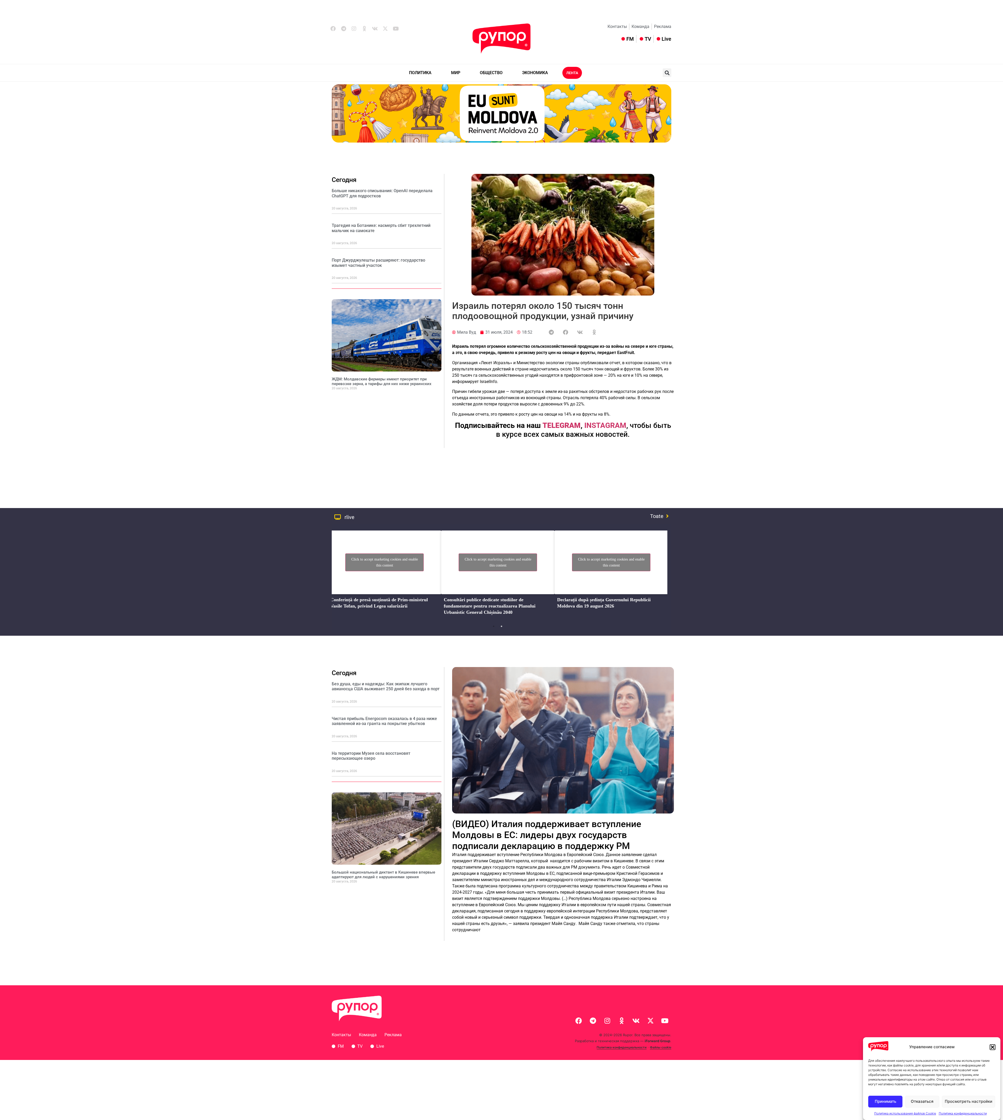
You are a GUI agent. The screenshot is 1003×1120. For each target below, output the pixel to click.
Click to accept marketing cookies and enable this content (384, 562)
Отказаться (922, 1101)
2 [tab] (501, 626)
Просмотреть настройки (968, 1101)
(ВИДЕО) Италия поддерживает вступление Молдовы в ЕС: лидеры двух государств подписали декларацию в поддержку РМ (546, 835)
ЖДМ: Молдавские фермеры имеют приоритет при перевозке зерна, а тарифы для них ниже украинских (381, 381)
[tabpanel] (384, 574)
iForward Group (657, 1041)
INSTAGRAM (605, 425)
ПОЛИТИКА (420, 72)
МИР (455, 72)
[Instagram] (354, 28)
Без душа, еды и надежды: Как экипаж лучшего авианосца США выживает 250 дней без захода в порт (386, 686)
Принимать (885, 1101)
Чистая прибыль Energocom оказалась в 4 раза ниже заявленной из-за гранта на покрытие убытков (384, 721)
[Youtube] (395, 28)
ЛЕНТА (572, 73)
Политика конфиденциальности (963, 1113)
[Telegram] (343, 28)
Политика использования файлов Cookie (905, 1113)
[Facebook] (333, 28)
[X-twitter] (385, 28)
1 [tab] (493, 626)
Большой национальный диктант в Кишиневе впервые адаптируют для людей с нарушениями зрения (383, 874)
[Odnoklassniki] (364, 28)
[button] (992, 1047)
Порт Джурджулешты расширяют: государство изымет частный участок (378, 263)
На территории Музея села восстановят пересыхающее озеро (371, 756)
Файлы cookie (660, 1047)
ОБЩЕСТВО (491, 72)
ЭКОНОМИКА (535, 72)
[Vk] (375, 28)
